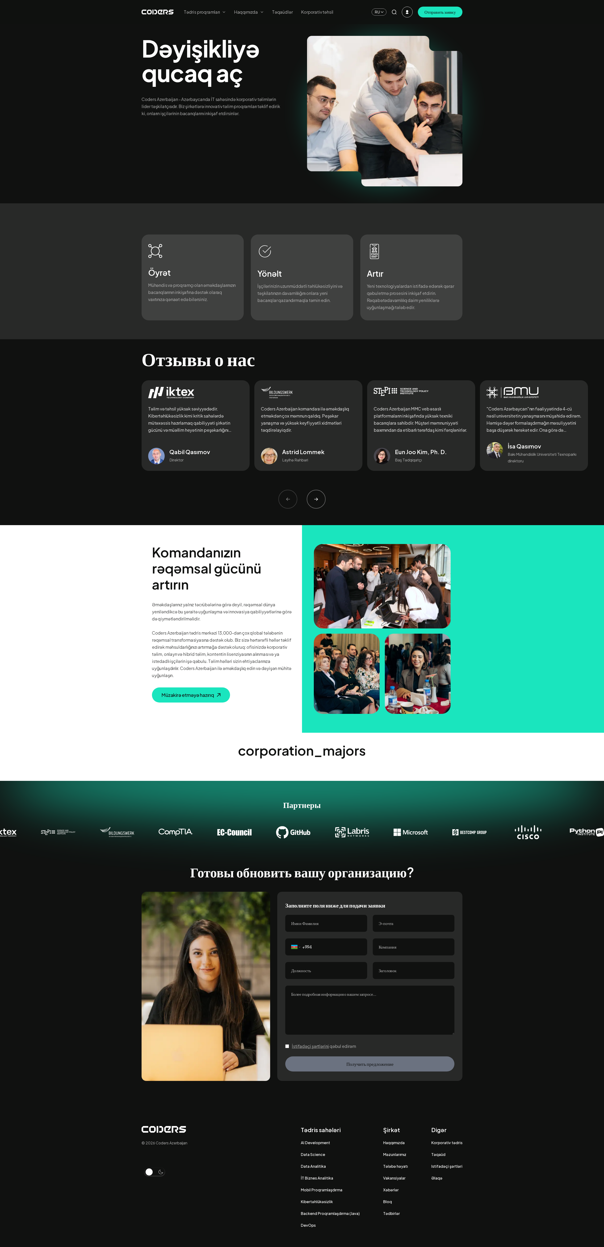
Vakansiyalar (394, 1178)
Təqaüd (438, 1154)
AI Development (315, 1142)
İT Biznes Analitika (317, 1178)
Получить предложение (370, 1064)
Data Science (313, 1154)
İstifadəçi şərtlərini (310, 1046)
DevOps (308, 1225)
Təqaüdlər (282, 12)
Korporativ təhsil (317, 12)
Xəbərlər (391, 1189)
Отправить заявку (440, 12)
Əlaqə (436, 1178)
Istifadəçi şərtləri (446, 1166)
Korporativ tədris (446, 1142)
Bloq (387, 1201)
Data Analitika (313, 1166)
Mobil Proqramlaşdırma (321, 1189)
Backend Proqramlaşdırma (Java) (330, 1213)
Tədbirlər (391, 1213)
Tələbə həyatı (395, 1166)
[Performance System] (407, 12)
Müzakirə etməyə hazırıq (187, 695)
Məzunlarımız (394, 1154)
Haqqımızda (394, 1142)
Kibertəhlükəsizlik (317, 1201)
